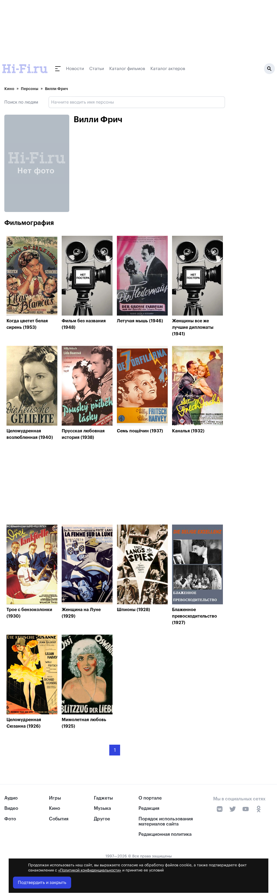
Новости (75, 69)
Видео (11, 808)
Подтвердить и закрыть (42, 882)
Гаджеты (103, 798)
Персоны (29, 89)
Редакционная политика (165, 834)
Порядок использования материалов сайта (165, 821)
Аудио (11, 798)
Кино (9, 89)
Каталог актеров (167, 69)
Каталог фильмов (127, 69)
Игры (55, 798)
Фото (10, 819)
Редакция (148, 808)
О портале (150, 798)
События (58, 819)
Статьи (96, 69)
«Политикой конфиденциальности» (89, 870)
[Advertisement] (114, 484)
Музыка (102, 808)
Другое (102, 819)
